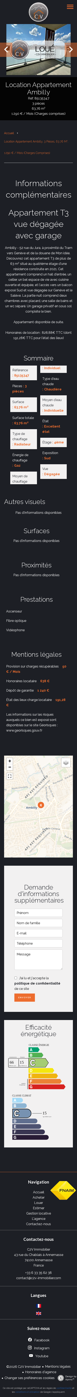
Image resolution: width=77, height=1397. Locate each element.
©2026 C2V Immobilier (23, 1367)
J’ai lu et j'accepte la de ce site (37, 983)
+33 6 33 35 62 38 (38, 1273)
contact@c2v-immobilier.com (38, 1278)
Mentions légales (58, 1366)
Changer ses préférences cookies (30, 1378)
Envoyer (24, 997)
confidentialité (64, 1388)
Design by (71, 1378)
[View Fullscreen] (10, 776)
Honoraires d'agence (40, 1372)
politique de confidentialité (37, 983)
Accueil (9, 133)
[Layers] (65, 762)
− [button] (9, 767)
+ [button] (9, 761)
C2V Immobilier (38, 1249)
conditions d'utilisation (27, 1392)
